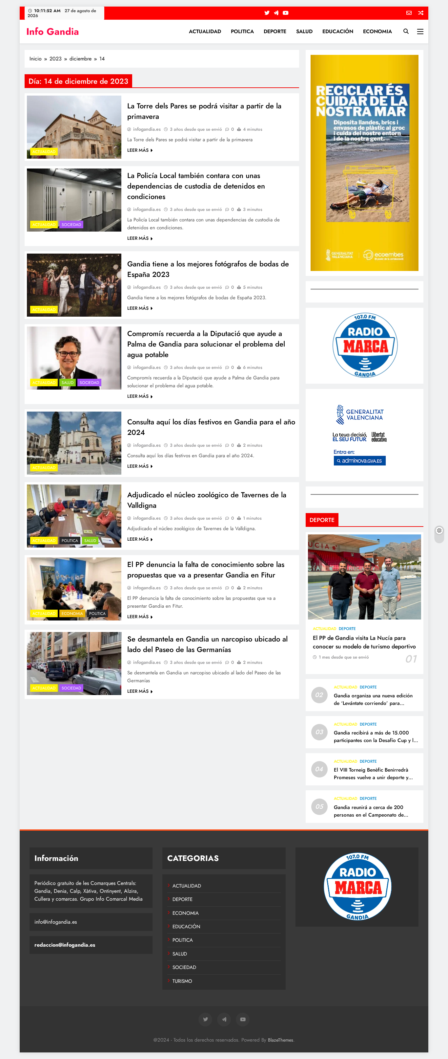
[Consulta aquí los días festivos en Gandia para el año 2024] (74, 443)
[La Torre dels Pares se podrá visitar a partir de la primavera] (74, 127)
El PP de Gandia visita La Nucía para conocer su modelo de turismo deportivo (364, 642)
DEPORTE (275, 31)
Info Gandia (52, 31)
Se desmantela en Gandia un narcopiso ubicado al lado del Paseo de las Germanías (207, 644)
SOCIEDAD (71, 225)
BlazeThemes (280, 1040)
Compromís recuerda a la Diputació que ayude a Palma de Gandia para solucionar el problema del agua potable (206, 344)
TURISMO (182, 981)
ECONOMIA (377, 31)
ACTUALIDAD (205, 31)
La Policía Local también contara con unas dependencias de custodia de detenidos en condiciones (196, 186)
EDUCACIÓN (337, 31)
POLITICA (242, 31)
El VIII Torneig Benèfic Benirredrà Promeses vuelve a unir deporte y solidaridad (371, 777)
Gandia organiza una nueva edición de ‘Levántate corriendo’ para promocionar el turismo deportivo (373, 703)
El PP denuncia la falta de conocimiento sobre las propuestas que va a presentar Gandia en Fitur (205, 569)
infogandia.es (147, 129)
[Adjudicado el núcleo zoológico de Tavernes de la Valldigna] (74, 516)
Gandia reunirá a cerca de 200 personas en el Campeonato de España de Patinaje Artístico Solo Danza (371, 819)
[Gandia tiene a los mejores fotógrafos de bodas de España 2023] (74, 285)
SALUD (304, 31)
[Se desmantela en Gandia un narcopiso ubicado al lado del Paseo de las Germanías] (74, 663)
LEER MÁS (138, 150)
